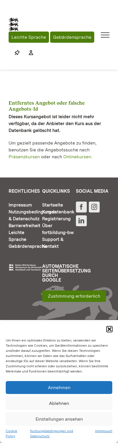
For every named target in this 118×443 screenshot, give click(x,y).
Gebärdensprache (72, 37)
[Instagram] (94, 207)
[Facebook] (81, 207)
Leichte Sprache (28, 37)
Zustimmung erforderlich (74, 296)
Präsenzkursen (24, 156)
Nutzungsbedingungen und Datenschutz (51, 433)
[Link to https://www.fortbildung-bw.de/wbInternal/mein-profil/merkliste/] (17, 53)
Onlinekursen (77, 156)
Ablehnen (59, 403)
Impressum (103, 431)
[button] (109, 329)
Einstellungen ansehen (59, 419)
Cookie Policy (11, 433)
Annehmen (59, 387)
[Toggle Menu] (105, 35)
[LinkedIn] (81, 220)
